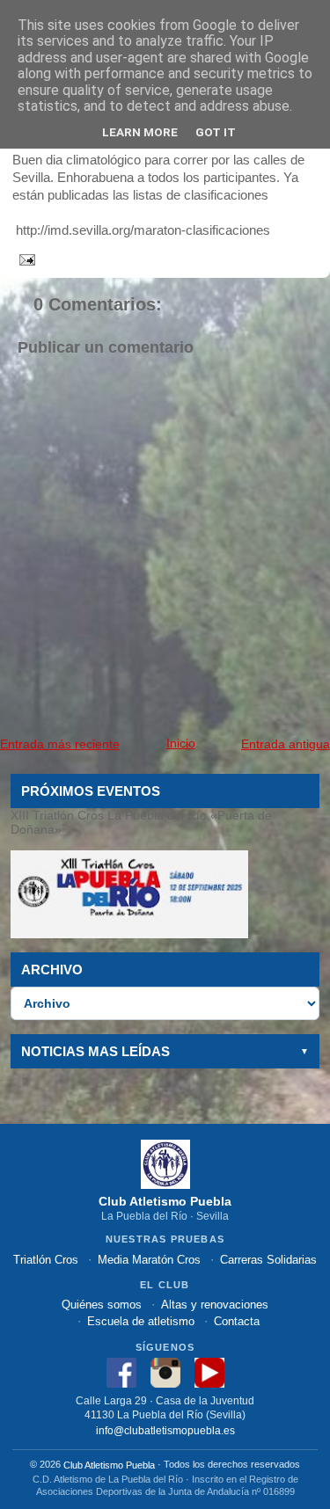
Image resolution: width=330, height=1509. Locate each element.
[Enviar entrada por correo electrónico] (23, 258)
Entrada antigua (285, 744)
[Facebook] (121, 1372)
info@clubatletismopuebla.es (165, 1429)
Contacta (237, 1321)
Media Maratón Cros (149, 1259)
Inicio (180, 743)
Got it (215, 132)
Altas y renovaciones (214, 1304)
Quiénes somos (102, 1304)
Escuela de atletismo (140, 1321)
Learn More (140, 132)
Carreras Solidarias (268, 1259)
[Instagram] (165, 1372)
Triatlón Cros (45, 1259)
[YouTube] (209, 1372)
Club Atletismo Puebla (109, 1465)
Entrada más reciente (60, 744)
